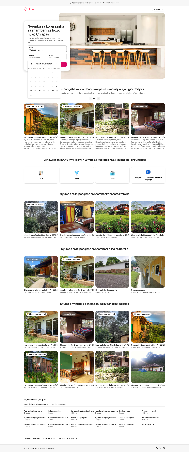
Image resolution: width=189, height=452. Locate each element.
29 (53, 91)
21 (48, 86)
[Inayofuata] (98, 98)
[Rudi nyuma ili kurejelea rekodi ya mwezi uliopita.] (31, 64)
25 (35, 91)
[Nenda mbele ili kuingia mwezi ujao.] (56, 64)
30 (57, 91)
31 (31, 95)
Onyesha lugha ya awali (110, 3)
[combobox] (47, 50)
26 (40, 91)
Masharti (50, 448)
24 (31, 91)
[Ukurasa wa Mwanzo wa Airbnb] (29, 9)
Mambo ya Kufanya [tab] (59, 404)
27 (44, 91)
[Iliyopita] (90, 98)
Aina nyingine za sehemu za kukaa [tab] (36, 404)
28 (48, 91)
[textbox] (37, 57)
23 (57, 86)
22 (53, 86)
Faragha (42, 448)
